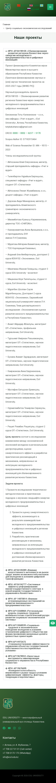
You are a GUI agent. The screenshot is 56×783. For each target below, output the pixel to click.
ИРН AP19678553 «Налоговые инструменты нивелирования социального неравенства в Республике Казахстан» (27, 659)
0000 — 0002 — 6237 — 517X (27, 133)
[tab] (27, 55)
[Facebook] (4, 728)
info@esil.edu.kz (10, 757)
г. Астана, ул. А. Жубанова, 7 (16, 745)
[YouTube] (9, 728)
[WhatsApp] (19, 728)
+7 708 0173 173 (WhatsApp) (17, 753)
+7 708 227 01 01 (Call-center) (17, 749)
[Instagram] (14, 728)
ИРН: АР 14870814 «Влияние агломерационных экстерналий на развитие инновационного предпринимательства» (25, 602)
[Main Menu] (50, 7)
